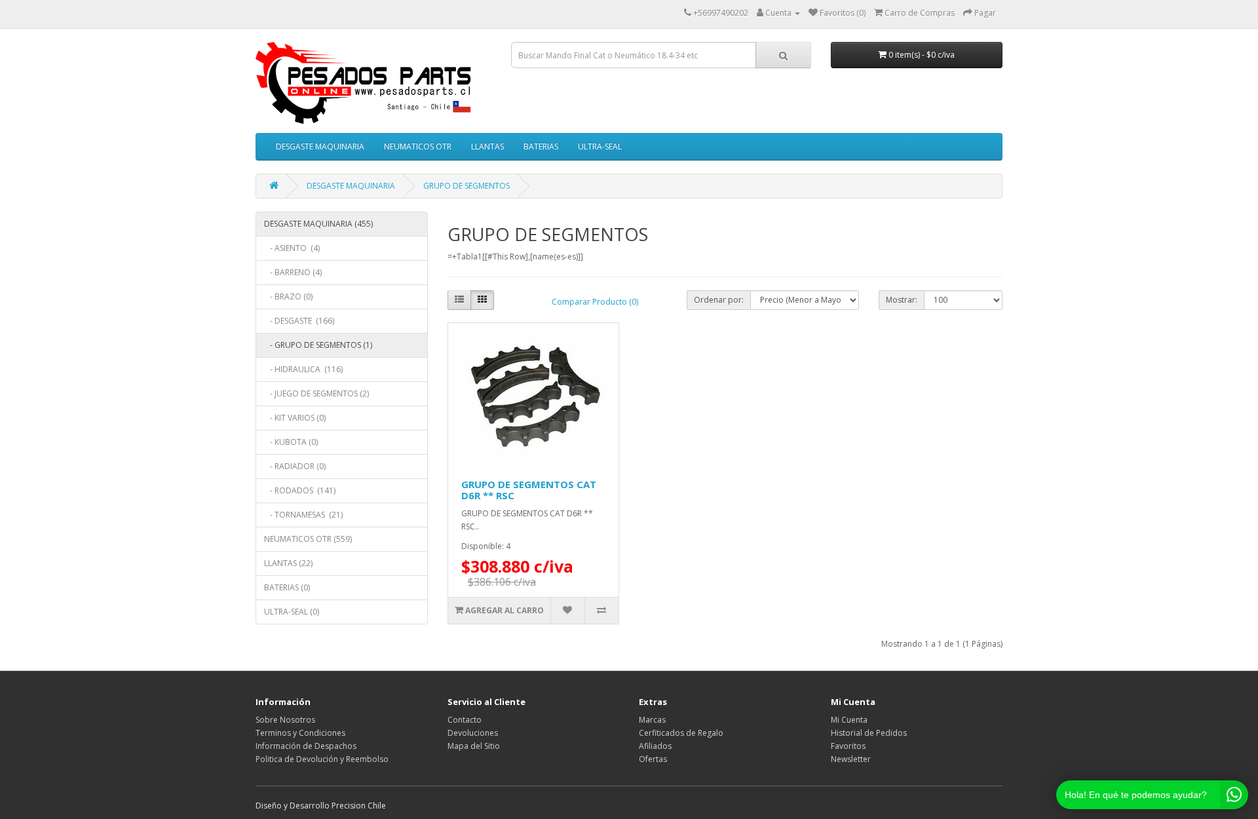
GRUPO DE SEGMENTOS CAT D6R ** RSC (528, 490)
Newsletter (851, 759)
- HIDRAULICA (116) (303, 369)
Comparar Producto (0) (595, 301)
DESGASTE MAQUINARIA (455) (318, 223)
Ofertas (653, 759)
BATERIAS (541, 146)
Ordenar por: (719, 299)
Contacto (465, 719)
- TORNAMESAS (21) (303, 514)
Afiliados (655, 746)
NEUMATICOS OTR (417, 146)
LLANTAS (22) (288, 563)
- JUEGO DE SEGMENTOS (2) (316, 393)
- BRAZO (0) (288, 296)
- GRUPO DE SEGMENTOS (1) (318, 345)
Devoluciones (473, 732)
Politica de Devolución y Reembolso (322, 759)
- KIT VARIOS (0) (295, 417)
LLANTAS (487, 146)
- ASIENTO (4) (292, 248)
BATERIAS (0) (287, 587)
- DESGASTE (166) (299, 320)
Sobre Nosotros (285, 719)
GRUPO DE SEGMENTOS (466, 185)
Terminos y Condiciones (300, 732)
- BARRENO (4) (293, 272)
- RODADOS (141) (299, 490)
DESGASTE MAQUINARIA (320, 146)
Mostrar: (901, 299)
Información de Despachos (306, 746)
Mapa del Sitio (474, 746)
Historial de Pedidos (869, 732)
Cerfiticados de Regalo (681, 732)
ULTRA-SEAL (600, 146)
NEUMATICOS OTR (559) (308, 538)
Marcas (652, 719)
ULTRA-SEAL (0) (291, 611)
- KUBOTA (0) (291, 442)
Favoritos (848, 746)
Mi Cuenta (849, 719)
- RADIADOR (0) (295, 466)
